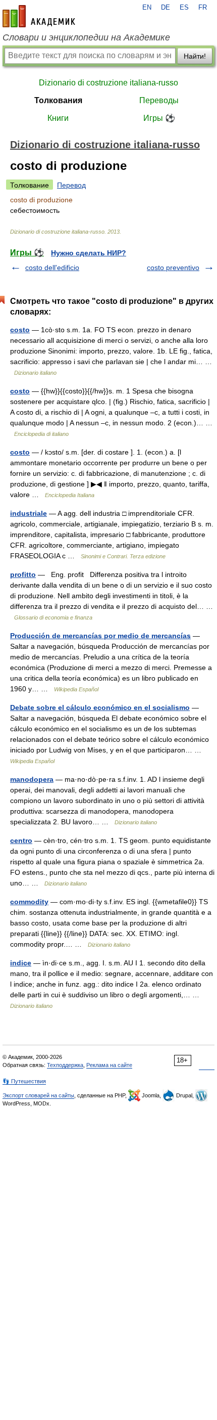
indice (20, 963)
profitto (23, 574)
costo (20, 330)
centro (21, 840)
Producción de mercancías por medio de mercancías (100, 636)
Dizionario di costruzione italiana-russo (108, 82)
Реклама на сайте (109, 1065)
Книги (58, 118)
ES (184, 7)
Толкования (58, 100)
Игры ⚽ (159, 118)
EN (146, 7)
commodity (29, 902)
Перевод (71, 185)
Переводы (159, 100)
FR (202, 7)
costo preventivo (173, 267)
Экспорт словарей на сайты (38, 1095)
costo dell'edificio (52, 267)
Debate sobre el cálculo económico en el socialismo (100, 707)
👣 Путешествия (24, 1081)
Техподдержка (65, 1065)
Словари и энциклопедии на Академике (86, 37)
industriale (28, 513)
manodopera (31, 779)
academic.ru (39, 16)
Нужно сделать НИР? (88, 253)
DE (165, 7)
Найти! (195, 56)
